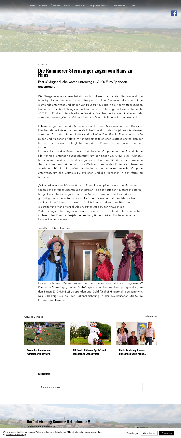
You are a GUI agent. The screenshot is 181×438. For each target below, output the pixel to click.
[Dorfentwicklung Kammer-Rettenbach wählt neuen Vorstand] (136, 333)
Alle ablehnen (149, 433)
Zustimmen (167, 433)
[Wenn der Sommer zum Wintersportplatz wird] (44, 333)
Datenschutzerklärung (16, 434)
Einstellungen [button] (132, 433)
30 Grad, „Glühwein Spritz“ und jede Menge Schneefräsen (89, 352)
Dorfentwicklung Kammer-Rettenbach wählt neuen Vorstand (133, 352)
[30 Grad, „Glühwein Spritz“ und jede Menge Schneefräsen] (90, 333)
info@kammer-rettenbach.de (41, 426)
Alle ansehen (151, 316)
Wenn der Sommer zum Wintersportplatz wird (39, 352)
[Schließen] (177, 433)
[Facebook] (174, 13)
